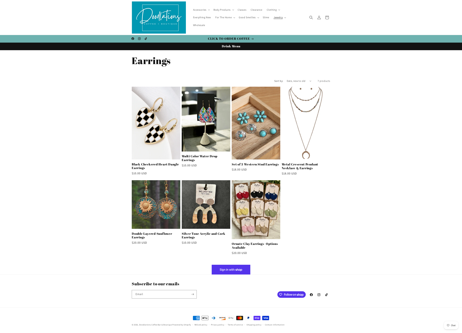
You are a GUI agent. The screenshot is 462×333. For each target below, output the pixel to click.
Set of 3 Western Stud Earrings (255, 164)
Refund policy (201, 324)
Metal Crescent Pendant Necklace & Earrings (300, 166)
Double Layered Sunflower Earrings (152, 235)
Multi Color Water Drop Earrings (199, 158)
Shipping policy (254, 324)
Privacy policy (217, 324)
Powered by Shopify (181, 324)
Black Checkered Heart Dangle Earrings (155, 166)
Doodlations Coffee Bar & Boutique (155, 324)
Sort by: (278, 81)
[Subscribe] (193, 294)
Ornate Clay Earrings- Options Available (255, 246)
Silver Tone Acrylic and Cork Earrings (203, 235)
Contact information (274, 324)
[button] (201, 10)
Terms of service (235, 324)
